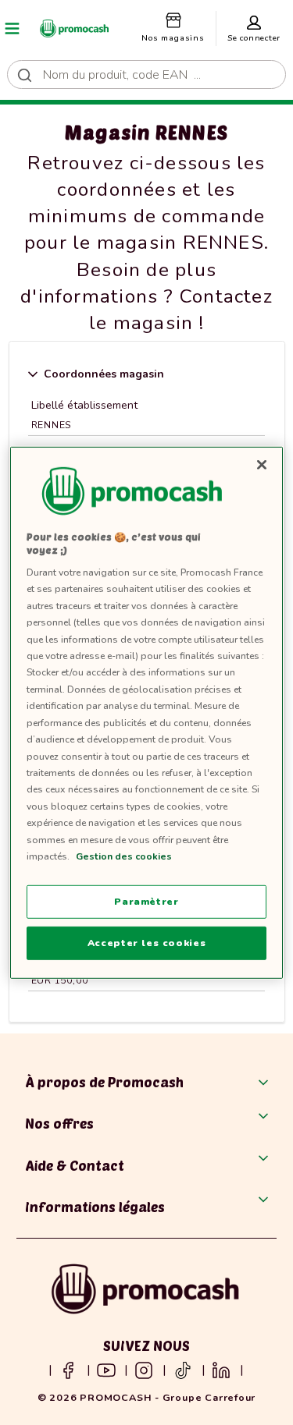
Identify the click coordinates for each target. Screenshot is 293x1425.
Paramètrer (146, 901)
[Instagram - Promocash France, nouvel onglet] (143, 1369)
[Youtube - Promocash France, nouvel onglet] (106, 1369)
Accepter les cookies (146, 943)
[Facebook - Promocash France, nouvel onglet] (68, 1369)
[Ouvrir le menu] (12, 28)
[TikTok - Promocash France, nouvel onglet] (183, 1369)
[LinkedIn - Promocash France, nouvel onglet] (221, 1369)
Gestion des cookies (124, 856)
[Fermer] (262, 464)
